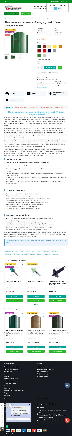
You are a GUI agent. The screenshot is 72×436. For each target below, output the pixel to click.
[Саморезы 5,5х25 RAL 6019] (36, 271)
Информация (9, 364)
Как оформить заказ (10, 381)
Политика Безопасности (11, 378)
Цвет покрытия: (41, 43)
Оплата (6, 376)
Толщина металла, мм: (43, 59)
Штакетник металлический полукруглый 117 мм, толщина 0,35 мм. (57, 332)
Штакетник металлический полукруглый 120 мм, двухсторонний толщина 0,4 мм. (14, 332)
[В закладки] (22, 264)
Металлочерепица (42, 371)
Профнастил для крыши (44, 374)
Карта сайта (7, 395)
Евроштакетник (11, 18)
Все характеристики (42, 87)
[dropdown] (5, 1)
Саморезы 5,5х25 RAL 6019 (35, 281)
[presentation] (4, 282)
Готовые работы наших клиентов (14, 390)
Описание (9, 107)
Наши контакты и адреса (11, 367)
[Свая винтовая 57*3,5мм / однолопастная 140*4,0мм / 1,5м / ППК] (57, 271)
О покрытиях (8, 386)
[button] (35, 304)
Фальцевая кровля (42, 376)
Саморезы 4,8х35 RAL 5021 (14, 281)
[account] (66, 1)
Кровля (39, 364)
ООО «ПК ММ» (8, 371)
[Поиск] (66, 13)
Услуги (6, 393)
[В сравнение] (22, 268)
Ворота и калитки (9, 402)
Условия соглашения (10, 383)
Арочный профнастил (43, 367)
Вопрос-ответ (46, 107)
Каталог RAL (59, 107)
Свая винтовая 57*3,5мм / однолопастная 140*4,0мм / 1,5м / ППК (57, 283)
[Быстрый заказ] (60, 67)
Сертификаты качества (11, 369)
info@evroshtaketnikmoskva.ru (46, 8)
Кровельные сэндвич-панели (45, 369)
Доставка (7, 374)
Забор (6, 399)
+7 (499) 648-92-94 (40, 6)
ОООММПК (58, 33)
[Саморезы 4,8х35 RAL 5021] (14, 271)
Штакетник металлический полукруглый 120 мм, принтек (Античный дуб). (36, 332)
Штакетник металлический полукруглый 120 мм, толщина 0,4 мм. (36, 113)
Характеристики (21, 107)
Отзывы (33, 107)
